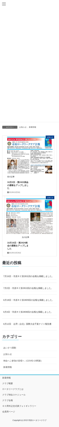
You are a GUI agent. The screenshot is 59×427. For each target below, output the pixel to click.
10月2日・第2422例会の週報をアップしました (17, 185)
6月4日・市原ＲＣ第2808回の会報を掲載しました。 (28, 312)
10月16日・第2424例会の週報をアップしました (17, 245)
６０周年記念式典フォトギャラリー (19, 406)
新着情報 (32, 127)
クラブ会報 (7, 400)
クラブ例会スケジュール (14, 394)
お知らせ (22, 127)
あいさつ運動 (9, 348)
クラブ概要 (7, 383)
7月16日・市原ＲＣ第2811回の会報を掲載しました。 (28, 276)
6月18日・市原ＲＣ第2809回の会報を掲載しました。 (28, 300)
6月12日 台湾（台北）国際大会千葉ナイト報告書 (27, 324)
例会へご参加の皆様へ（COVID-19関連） (23, 360)
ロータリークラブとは (12, 389)
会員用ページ (8, 411)
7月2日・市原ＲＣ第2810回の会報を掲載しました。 (28, 288)
